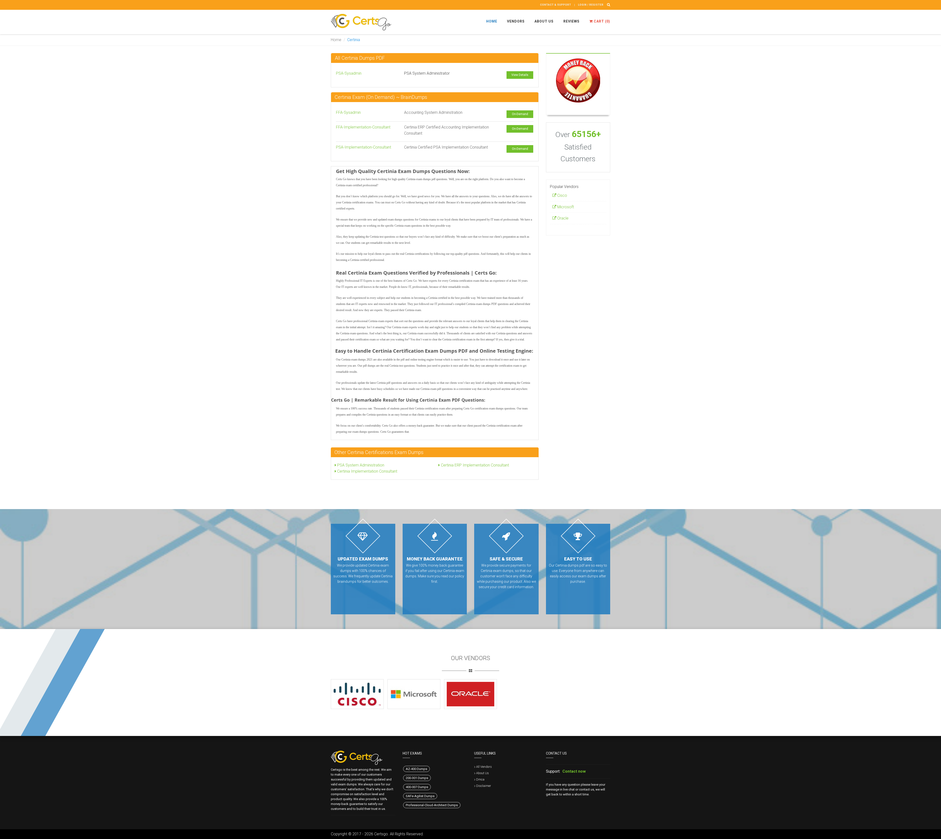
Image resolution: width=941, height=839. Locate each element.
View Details (519, 75)
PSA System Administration (360, 465)
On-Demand (520, 114)
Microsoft (565, 207)
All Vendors (484, 767)
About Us (544, 21)
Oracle (562, 218)
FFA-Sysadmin (348, 112)
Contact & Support (555, 4)
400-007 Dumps (417, 787)
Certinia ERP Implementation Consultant (474, 465)
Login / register (591, 4)
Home (491, 21)
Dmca (480, 779)
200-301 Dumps (417, 778)
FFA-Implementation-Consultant (363, 127)
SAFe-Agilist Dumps (420, 796)
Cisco (561, 195)
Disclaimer (483, 786)
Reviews (571, 21)
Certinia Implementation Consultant (366, 471)
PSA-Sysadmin (348, 73)
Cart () (601, 21)
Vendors (516, 21)
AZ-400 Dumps (416, 769)
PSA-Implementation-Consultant (363, 147)
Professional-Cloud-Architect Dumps (432, 805)
